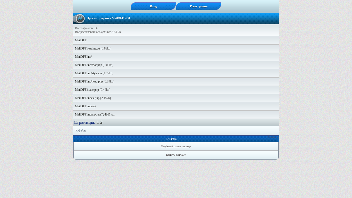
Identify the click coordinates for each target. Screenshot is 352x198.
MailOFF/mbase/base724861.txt (94, 114)
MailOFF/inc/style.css (88, 73)
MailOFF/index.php (87, 98)
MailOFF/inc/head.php (89, 81)
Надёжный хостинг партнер (176, 146)
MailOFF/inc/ (83, 57)
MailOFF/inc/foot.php (88, 65)
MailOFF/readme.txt (87, 48)
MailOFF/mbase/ (85, 106)
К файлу (81, 130)
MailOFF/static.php (87, 90)
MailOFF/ (81, 40)
